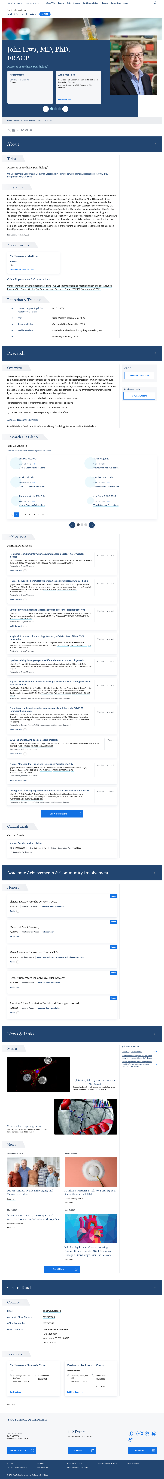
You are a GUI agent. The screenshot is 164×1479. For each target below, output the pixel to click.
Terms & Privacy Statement (17, 1467)
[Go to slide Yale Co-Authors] (78, 524)
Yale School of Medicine (16, 10)
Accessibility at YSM (74, 1463)
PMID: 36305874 (49, 589)
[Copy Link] (155, 144)
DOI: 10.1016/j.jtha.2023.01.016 (41, 746)
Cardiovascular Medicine (19, 80)
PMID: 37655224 (63, 645)
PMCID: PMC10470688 (78, 645)
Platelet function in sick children (26, 843)
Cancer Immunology (17, 285)
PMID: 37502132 (47, 693)
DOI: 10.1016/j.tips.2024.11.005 (32, 799)
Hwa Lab (56, 285)
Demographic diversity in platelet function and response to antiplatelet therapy (49, 790)
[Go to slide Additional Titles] (55, 108)
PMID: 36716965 (24, 746)
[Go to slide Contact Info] (46, 109)
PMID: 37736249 (48, 666)
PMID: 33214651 (50, 719)
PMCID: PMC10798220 (61, 770)
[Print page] (31, 130)
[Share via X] (9, 130)
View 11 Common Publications (32, 486)
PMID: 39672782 (71, 797)
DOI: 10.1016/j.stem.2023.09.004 (60, 563)
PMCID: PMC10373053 (62, 693)
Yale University (42, 1467)
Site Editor (41, 1463)
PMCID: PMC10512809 (63, 666)
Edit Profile (11, 1405)
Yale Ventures (87, 289)
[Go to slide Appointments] (51, 108)
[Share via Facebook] (13, 130)
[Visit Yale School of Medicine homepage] (27, 1419)
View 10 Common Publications (32, 505)
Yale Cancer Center (21, 14)
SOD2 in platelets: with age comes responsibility (34, 739)
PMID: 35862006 (61, 616)
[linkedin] (153, 1433)
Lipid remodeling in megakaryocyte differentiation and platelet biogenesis (47, 660)
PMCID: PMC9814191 (65, 589)
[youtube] (147, 1433)
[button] (133, 65)
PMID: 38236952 (46, 770)
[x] (136, 1433)
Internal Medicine (69, 285)
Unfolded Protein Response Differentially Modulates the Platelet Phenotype (47, 609)
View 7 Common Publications (105, 505)
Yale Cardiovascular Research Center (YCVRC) (58, 289)
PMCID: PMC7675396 (65, 719)
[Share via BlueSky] (22, 130)
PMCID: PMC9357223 (76, 616)
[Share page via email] (26, 130)
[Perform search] (155, 3)
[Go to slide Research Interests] (72, 525)
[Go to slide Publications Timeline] (82, 524)
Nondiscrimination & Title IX (107, 1463)
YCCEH (97, 289)
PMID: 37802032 (42, 563)
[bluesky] (130, 1439)
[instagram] (142, 1433)
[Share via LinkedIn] (18, 130)
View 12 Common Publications (32, 468)
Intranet (10, 1463)
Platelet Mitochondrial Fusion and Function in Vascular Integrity (41, 764)
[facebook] (130, 1433)
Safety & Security (133, 1463)
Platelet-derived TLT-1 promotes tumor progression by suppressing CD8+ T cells (49, 580)
